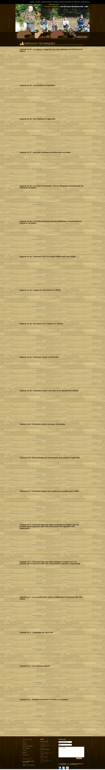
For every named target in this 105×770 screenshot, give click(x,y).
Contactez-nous (85, 2)
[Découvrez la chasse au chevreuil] (42, 32)
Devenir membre (26, 748)
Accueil (32, 2)
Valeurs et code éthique (27, 746)
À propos (37, 2)
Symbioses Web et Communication (28, 762)
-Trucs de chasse (44, 746)
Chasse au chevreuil (44, 749)
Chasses (43, 2)
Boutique (49, 2)
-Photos (42, 747)
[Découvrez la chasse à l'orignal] (26, 32)
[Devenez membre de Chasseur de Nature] (77, 32)
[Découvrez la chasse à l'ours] (58, 32)
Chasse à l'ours (43, 757)
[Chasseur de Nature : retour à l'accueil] (31, 15)
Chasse (42, 739)
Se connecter (76, 2)
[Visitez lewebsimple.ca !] (28, 765)
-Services (42, 744)
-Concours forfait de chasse (46, 745)
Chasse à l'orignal (44, 741)
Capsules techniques (65, 2)
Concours (55, 2)
